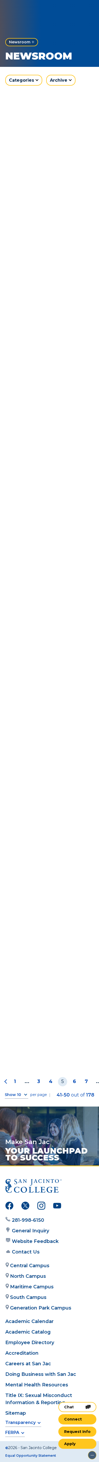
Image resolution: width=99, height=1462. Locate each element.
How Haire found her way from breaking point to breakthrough (46, 748)
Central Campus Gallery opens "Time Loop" (43, 355)
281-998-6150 (28, 1220)
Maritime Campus (32, 1287)
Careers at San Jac (28, 1364)
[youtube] (57, 1207)
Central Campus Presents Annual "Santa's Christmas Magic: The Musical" (47, 1049)
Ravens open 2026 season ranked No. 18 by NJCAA (47, 164)
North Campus (28, 1276)
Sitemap (15, 1413)
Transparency (20, 1422)
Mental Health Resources (36, 1385)
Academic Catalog (28, 1332)
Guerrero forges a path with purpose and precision (49, 451)
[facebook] (9, 1207)
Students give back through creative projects (49, 950)
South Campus (28, 1297)
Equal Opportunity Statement (30, 1456)
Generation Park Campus (40, 1308)
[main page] (20, 9)
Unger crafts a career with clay (47, 650)
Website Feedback (35, 1241)
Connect (73, 1419)
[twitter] (25, 1206)
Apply (70, 1443)
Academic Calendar (29, 1321)
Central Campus (29, 1266)
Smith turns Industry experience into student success (44, 851)
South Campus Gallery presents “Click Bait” (42, 259)
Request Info (77, 1431)
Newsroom (19, 42)
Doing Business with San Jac (40, 1374)
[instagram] (41, 1207)
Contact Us (26, 1252)
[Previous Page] (7, 1081)
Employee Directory (29, 1342)
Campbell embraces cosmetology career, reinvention (39, 550)
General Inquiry (30, 1231)
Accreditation (22, 1353)
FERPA (12, 1432)
